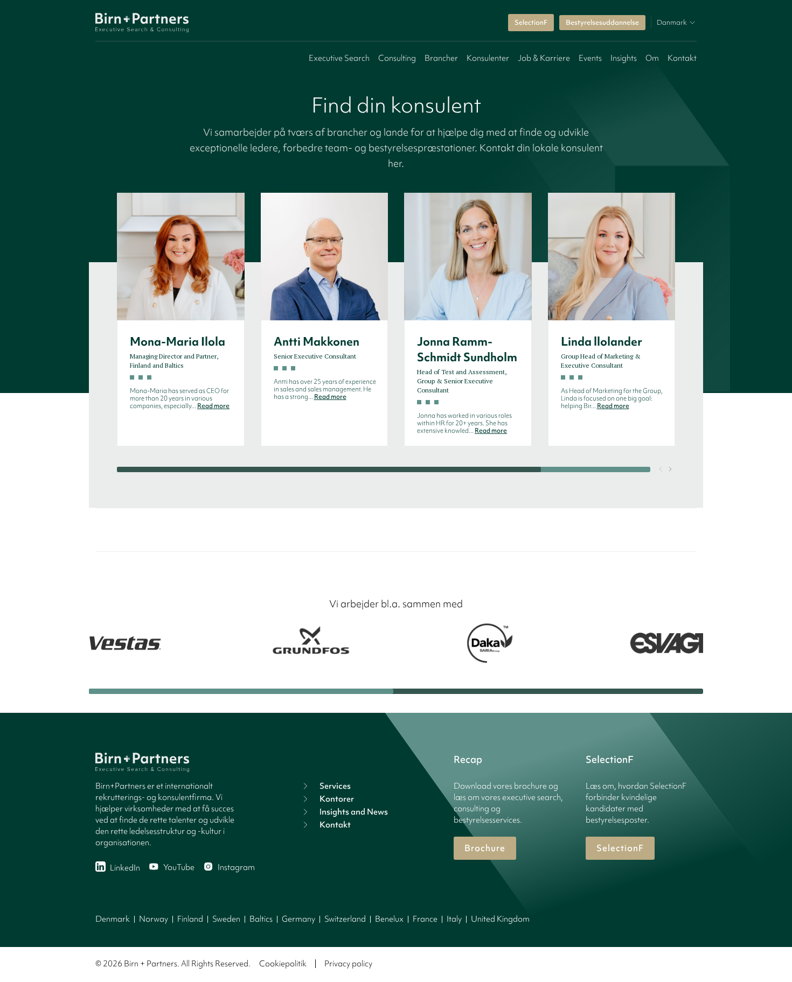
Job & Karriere (544, 58)
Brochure (484, 848)
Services (335, 786)
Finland (190, 919)
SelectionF (531, 22)
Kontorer (336, 799)
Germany (298, 919)
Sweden (226, 919)
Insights (623, 58)
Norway (153, 919)
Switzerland (345, 919)
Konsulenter (488, 58)
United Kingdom (500, 919)
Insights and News (353, 811)
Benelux (389, 919)
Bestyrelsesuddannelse (602, 22)
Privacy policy (348, 963)
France (425, 919)
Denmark (112, 919)
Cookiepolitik (283, 963)
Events (590, 58)
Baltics (261, 919)
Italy (454, 919)
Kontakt (682, 58)
